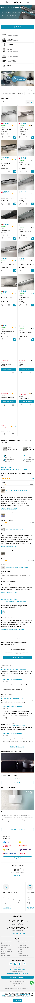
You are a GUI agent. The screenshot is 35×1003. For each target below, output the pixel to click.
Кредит (3, 947)
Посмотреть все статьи (17, 829)
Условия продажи (6, 945)
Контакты (20, 953)
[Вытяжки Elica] (17, 2)
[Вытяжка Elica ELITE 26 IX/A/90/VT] (9, 182)
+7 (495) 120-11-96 (17, 870)
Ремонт (3, 953)
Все (4, 89)
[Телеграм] (24, 963)
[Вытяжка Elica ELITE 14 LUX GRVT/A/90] (9, 148)
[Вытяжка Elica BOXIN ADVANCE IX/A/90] (26, 282)
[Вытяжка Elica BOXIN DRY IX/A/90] (9, 282)
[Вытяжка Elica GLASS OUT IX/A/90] (26, 316)
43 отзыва (31, 478)
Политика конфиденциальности (17, 981)
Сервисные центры (6, 951)
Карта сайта (17, 985)
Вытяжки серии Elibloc (9, 93)
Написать (17, 875)
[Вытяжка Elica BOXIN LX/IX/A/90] (26, 215)
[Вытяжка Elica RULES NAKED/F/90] (9, 383)
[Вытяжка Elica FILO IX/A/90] (9, 415)
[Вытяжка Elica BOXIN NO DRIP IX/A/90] (26, 350)
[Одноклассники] (19, 963)
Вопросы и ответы (23, 947)
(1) (15, 194)
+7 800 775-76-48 (17, 928)
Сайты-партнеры (23, 955)
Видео (20, 951)
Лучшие (28, 93)
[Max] (15, 963)
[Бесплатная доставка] (17, 78)
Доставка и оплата (6, 941)
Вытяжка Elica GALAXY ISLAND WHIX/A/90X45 (13, 669)
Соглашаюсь (17, 1000)
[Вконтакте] (10, 963)
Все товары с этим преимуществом (12, 629)
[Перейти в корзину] (33, 2)
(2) (15, 125)
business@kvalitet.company (17, 973)
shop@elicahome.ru (17, 969)
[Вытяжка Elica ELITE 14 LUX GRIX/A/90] (9, 114)
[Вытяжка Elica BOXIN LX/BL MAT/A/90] (9, 215)
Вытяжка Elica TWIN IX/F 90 (19, 725)
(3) (15, 159)
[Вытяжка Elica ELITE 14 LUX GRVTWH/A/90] (26, 114)
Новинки (20, 93)
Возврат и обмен (6, 949)
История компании (23, 941)
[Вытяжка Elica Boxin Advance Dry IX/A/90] (9, 316)
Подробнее (17, 858)
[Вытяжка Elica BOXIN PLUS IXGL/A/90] (26, 249)
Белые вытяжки (12, 89)
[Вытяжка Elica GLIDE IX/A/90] (26, 383)
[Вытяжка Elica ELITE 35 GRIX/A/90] (9, 249)
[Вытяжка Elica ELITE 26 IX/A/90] (26, 148)
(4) (15, 327)
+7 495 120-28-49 (17, 921)
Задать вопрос (18, 657)
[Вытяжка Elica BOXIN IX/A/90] (26, 182)
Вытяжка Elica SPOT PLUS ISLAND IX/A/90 (12, 698)
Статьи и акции (5, 955)
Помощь (20, 949)
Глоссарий (21, 943)
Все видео (17, 782)
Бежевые (22, 89)
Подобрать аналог (8, 369)
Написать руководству (17, 977)
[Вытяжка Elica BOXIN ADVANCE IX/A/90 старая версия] (9, 350)
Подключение (5, 943)
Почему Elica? (22, 945)
